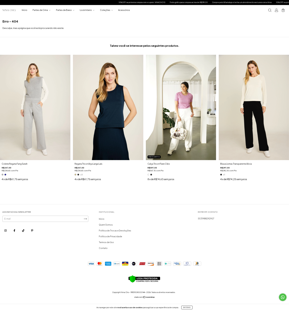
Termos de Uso (106, 242)
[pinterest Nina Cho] (32, 230)
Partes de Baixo (64, 10)
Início (24, 10)
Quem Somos (106, 225)
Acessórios (124, 10)
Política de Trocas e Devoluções (115, 230)
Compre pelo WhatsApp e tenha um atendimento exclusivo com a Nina (222, 2)
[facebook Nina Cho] (14, 230)
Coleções (105, 10)
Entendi (187, 307)
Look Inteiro (86, 10)
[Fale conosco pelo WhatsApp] (282, 297)
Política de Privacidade (110, 236)
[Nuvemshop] (144, 297)
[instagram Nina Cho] (6, 230)
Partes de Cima (40, 10)
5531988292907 (206, 218)
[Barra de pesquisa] (269, 10)
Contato (103, 248)
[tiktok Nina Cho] (23, 230)
